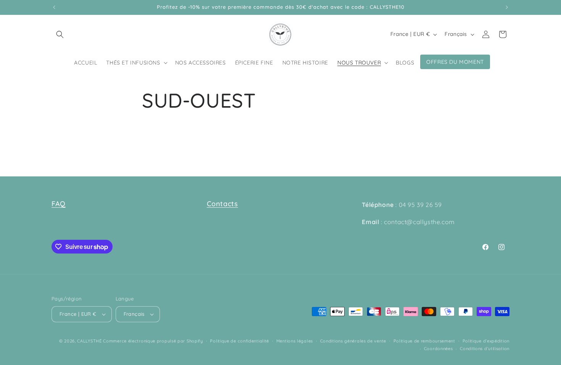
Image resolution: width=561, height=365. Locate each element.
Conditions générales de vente (353, 341)
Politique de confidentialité (239, 341)
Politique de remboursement (424, 341)
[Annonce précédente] (54, 7)
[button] (60, 34)
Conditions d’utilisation (484, 348)
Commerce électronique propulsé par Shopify (153, 341)
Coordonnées (438, 348)
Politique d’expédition (486, 341)
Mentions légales (294, 341)
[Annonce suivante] (506, 7)
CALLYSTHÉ (90, 341)
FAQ (59, 203)
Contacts (222, 203)
